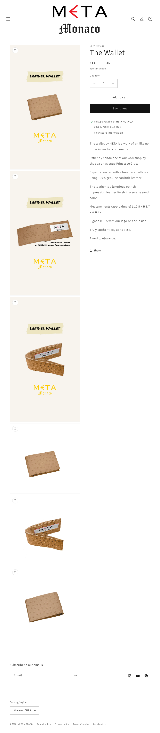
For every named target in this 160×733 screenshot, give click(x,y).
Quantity (95, 75)
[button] (8, 19)
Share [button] (97, 250)
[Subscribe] (75, 675)
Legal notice (99, 724)
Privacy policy (62, 724)
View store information (108, 132)
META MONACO (25, 724)
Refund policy (44, 724)
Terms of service (81, 724)
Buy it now (120, 108)
